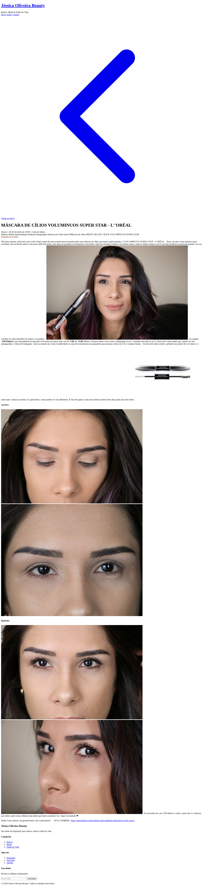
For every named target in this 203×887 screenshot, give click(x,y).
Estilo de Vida (13, 847)
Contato (15, 15)
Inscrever (32, 879)
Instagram (11, 858)
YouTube (11, 860)
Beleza (10, 842)
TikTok (10, 863)
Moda (9, 844)
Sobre (9, 15)
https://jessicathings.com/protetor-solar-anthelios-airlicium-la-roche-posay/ (103, 820)
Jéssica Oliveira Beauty (23, 5)
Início (3, 15)
